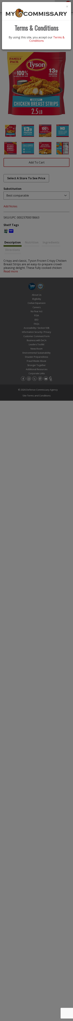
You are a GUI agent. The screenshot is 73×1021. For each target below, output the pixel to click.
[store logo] (36, 13)
